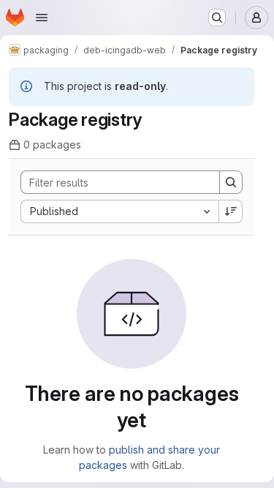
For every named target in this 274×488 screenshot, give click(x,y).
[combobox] (119, 211)
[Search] (231, 182)
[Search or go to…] (217, 17)
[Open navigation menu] (41, 17)
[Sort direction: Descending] (231, 211)
